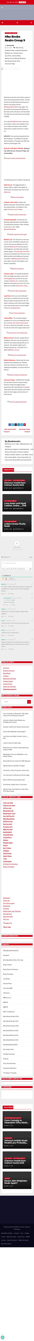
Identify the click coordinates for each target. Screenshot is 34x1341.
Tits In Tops (7, 927)
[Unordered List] (13, 569)
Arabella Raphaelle (21, 50)
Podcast (5, 1059)
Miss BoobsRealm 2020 (10, 1030)
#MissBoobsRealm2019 (10, 950)
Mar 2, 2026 (9, 1145)
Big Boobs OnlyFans (9, 678)
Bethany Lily (8, 53)
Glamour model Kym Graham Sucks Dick (14, 483)
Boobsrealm (10, 45)
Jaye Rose (8, 56)
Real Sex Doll (7, 824)
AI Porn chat (7, 808)
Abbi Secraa (19, 47)
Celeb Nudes (7, 861)
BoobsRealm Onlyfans (7, 1233)
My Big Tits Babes (8, 867)
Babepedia (6, 906)
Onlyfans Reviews (9, 1054)
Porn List (6, 919)
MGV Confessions (9, 1012)
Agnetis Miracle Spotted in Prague (14, 765)
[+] (24, 568)
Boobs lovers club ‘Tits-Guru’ (12, 911)
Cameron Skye (17, 53)
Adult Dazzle (7, 853)
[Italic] (5, 569)
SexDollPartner (8, 835)
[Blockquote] (15, 569)
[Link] (20, 569)
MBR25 (5, 1007)
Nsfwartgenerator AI (9, 689)
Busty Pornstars (8, 974)
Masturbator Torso (9, 813)
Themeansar (17, 1229)
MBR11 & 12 (7, 997)
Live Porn (6, 668)
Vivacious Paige (10, 64)
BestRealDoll (7, 832)
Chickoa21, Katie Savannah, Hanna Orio (16, 770)
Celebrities (6, 979)
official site (7, 192)
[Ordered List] (11, 569)
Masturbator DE (8, 811)
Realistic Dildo (8, 843)
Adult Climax (7, 856)
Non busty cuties (8, 1049)
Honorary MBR (8, 988)
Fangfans (27, 1233)
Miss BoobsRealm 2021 (10, 1035)
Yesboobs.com (13, 281)
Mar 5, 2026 (9, 1125)
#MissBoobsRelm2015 (11, 107)
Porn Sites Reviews (9, 1063)
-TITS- (5, 859)
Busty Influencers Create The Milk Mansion (16, 761)
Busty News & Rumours (11, 33)
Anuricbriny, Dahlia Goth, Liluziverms (15, 784)
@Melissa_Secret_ (14, 350)
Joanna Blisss (16, 56)
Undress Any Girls (9, 805)
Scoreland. (26, 387)
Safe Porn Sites (8, 916)
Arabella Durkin (9, 50)
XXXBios (6, 851)
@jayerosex (16, 308)
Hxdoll (5, 845)
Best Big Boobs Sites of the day (13, 960)
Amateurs (6, 955)
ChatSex (6, 676)
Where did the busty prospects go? (14, 780)
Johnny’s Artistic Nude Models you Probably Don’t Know (15, 1142)
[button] (31, 22)
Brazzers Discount (8, 670)
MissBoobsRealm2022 (10, 1044)
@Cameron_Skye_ (22, 286)
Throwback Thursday (10, 1073)
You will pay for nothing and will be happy (16, 775)
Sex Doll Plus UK (8, 816)
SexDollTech (7, 837)
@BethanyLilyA (17, 258)
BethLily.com (14, 246)
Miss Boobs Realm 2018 (11, 1026)
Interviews (6, 993)
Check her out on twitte (15, 209)
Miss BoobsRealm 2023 (10, 1040)
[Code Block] (18, 569)
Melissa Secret (9, 58)
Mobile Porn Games (23, 1240)
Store (22, 1233)
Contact (3, 1236)
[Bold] (3, 569)
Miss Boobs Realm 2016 (11, 1016)
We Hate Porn (7, 914)
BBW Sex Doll (7, 829)
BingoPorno (7, 673)
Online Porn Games (12, 1240)
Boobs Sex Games (11, 1236)
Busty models (8, 480)
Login (30, 557)
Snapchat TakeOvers (9, 1068)
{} (21, 568)
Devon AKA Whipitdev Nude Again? (14, 731)
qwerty (13, 600)
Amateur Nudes (8, 681)
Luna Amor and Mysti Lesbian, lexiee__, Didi (15, 504)
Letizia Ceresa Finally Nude (14, 525)
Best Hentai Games (6, 1243)
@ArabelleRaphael (10, 229)
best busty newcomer (22, 251)
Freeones (6, 908)
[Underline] (7, 569)
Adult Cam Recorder (9, 686)
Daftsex (5, 840)
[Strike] (9, 569)
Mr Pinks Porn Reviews (10, 864)
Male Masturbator (9, 819)
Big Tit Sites (7, 848)
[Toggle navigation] (17, 22)
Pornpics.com (7, 827)
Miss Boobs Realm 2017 (11, 1021)
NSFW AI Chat (7, 821)
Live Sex (3, 1240)
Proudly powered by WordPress (12, 1227)
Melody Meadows (20, 58)
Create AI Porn (7, 684)
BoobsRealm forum (16, 121)
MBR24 (5, 1002)
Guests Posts (7, 983)
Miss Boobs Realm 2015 (12, 61)
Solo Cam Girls (8, 803)
